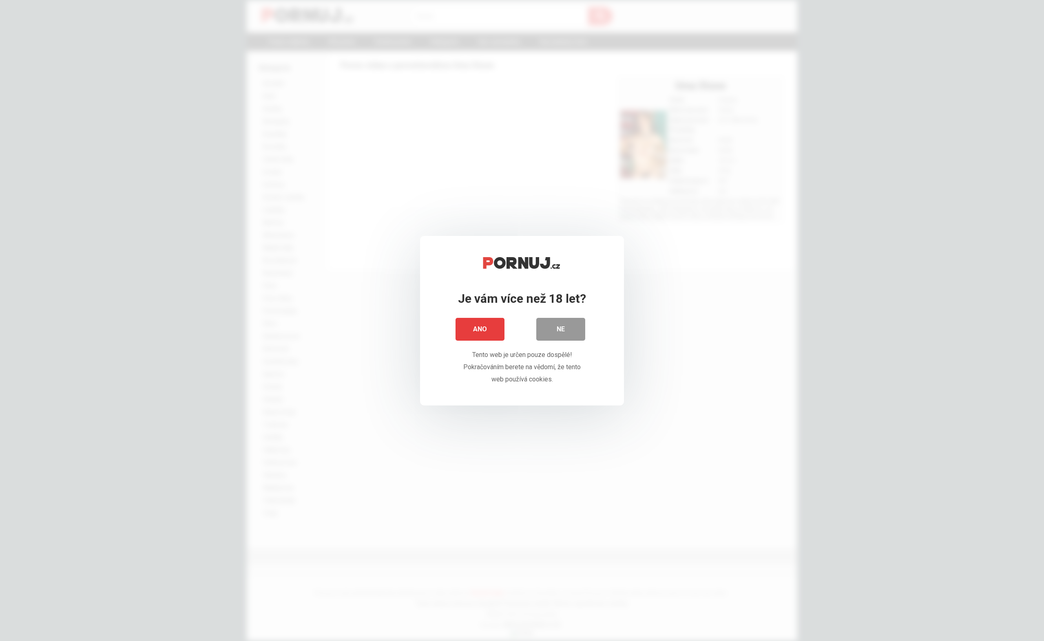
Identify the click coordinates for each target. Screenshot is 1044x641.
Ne (561, 329)
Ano (480, 329)
